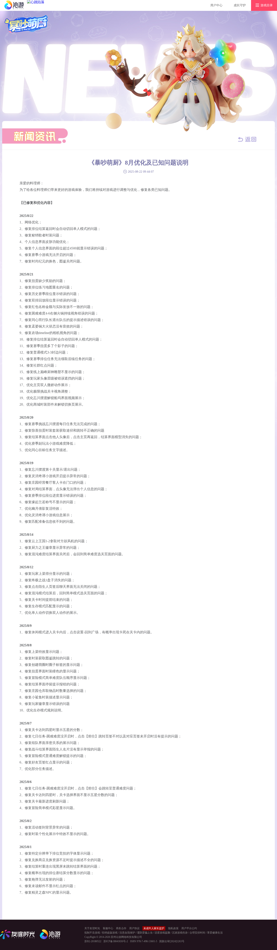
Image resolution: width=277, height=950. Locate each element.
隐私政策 (173, 928)
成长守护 (240, 5)
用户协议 (134, 928)
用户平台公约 (189, 928)
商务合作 (121, 928)
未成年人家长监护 (153, 928)
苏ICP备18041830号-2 (115, 941)
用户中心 (216, 5)
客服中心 (108, 928)
